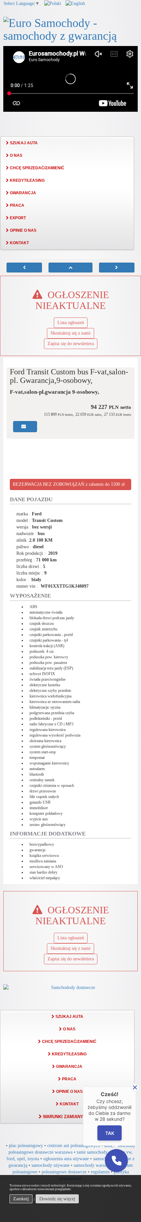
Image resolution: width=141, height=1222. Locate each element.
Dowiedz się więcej (57, 1198)
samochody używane (50, 1165)
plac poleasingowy (26, 1145)
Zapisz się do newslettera (71, 343)
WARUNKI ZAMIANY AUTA (69, 1116)
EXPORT (17, 218)
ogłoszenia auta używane (66, 1158)
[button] (116, 1160)
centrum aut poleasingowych (73, 1145)
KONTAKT (19, 243)
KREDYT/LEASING (27, 180)
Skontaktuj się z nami (70, 333)
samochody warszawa (93, 1165)
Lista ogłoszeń (70, 322)
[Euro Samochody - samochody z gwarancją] (70, 28)
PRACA (16, 205)
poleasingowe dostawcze (64, 1171)
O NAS (15, 155)
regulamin (100, 1171)
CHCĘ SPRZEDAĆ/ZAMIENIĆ (36, 168)
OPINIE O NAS (22, 230)
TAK (109, 1133)
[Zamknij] (135, 1087)
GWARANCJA (22, 193)
